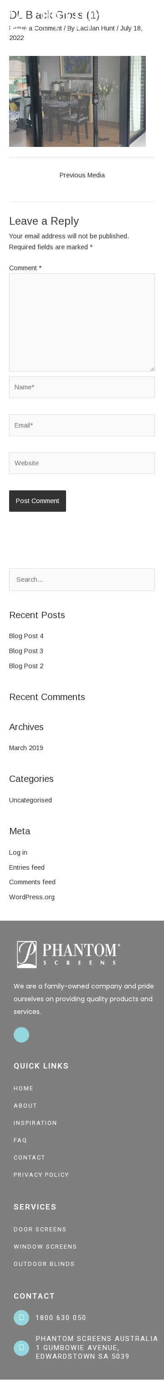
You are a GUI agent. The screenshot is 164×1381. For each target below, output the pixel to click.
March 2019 (26, 747)
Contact (30, 1157)
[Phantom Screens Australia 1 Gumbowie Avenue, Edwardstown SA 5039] (21, 1348)
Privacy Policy (41, 1174)
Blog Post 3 (26, 651)
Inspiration (35, 1122)
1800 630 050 (61, 1318)
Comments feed (32, 882)
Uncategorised (30, 800)
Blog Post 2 (26, 666)
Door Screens (40, 1229)
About (25, 1105)
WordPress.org (32, 897)
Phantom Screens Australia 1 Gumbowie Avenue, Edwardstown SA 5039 (97, 1348)
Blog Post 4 (26, 636)
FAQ (20, 1140)
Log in (18, 852)
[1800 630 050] (21, 1318)
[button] (153, 19)
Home (24, 1088)
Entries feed (27, 867)
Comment (25, 268)
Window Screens (45, 1246)
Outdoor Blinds (44, 1263)
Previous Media (82, 175)
